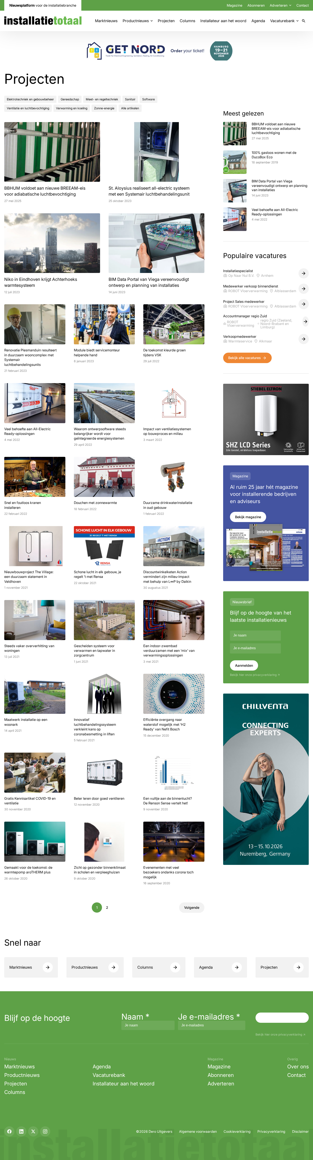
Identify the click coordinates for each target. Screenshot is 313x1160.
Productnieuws (136, 21)
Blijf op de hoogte (37, 1018)
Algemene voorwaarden (198, 1131)
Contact (302, 5)
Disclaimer (300, 1131)
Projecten (166, 21)
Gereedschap (70, 99)
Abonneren (256, 5)
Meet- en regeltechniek (102, 99)
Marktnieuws (106, 21)
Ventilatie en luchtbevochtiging (28, 108)
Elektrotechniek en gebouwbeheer (30, 99)
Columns (187, 21)
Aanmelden (244, 665)
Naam (135, 1016)
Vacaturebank (282, 21)
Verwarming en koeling (71, 108)
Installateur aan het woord (223, 21)
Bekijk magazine (248, 517)
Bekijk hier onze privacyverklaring (253, 675)
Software (148, 99)
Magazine (234, 5)
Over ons (298, 1066)
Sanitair (130, 99)
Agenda (258, 21)
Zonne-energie (104, 108)
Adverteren (221, 1084)
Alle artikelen (130, 108)
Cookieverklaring (237, 1131)
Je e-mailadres (209, 1016)
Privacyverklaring (271, 1131)
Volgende (191, 907)
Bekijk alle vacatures (244, 358)
